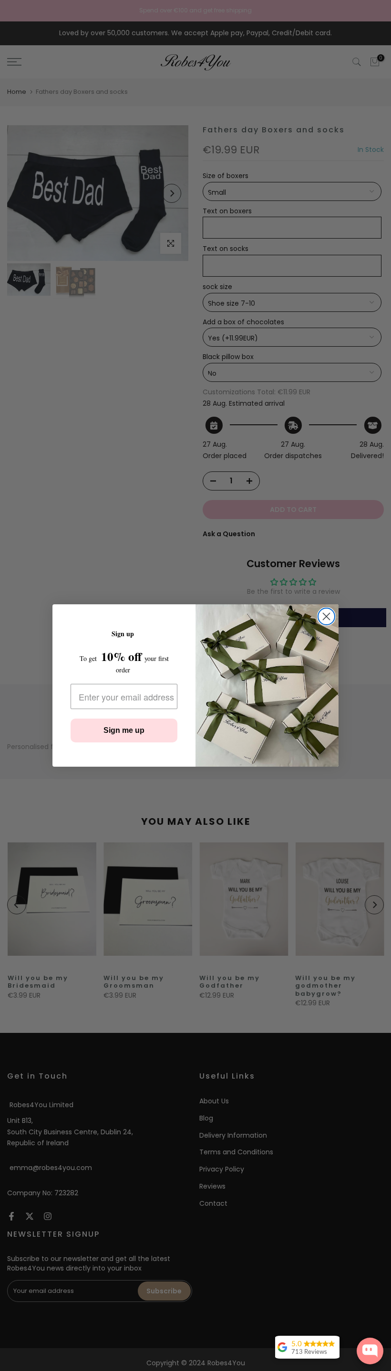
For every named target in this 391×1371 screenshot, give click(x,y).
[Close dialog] (326, 616)
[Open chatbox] (370, 1351)
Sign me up (123, 730)
